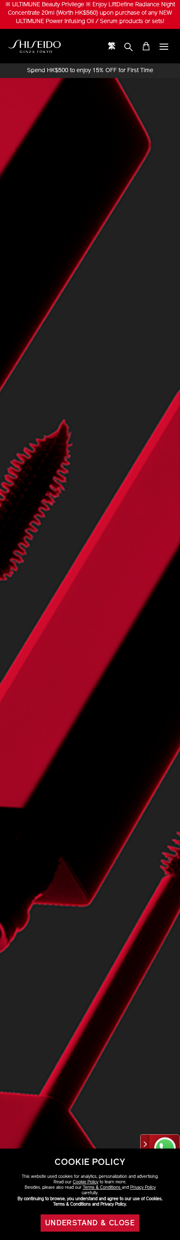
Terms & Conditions (102, 1188)
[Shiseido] (34, 46)
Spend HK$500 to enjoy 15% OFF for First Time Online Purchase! (90, 71)
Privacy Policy (143, 1188)
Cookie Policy (85, 1182)
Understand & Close (90, 1223)
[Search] (128, 47)
